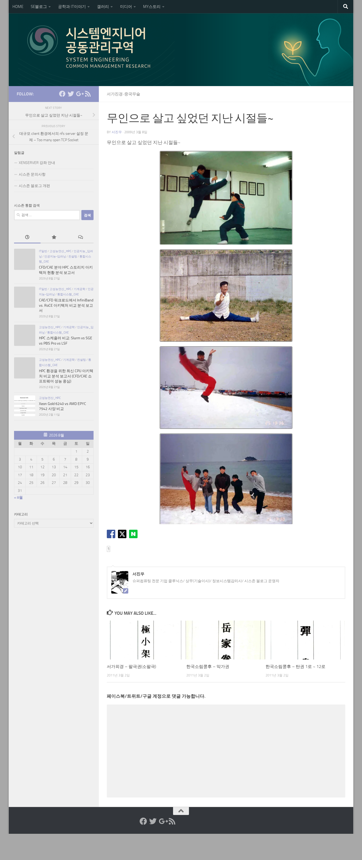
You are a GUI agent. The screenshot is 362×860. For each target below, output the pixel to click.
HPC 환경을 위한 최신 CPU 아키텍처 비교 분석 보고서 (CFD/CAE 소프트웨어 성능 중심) (66, 376)
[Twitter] (71, 94)
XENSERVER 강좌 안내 (37, 163)
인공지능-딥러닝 (55, 256)
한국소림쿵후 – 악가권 (207, 666)
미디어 (126, 6)
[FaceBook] (62, 94)
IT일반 (43, 251)
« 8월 (18, 497)
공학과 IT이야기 (72, 6)
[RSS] (88, 94)
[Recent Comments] (80, 237)
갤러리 (103, 6)
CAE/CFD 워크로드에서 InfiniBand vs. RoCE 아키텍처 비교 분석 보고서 (66, 305)
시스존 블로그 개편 (34, 186)
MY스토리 (152, 6)
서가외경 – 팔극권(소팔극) (131, 666)
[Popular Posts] (54, 237)
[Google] (79, 94)
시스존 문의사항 (32, 174)
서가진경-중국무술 (123, 94)
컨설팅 (72, 256)
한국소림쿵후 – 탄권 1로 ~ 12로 (295, 666)
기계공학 (79, 289)
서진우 (117, 132)
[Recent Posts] (27, 237)
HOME (17, 6)
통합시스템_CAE (68, 294)
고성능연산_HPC (60, 251)
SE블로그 (39, 6)
